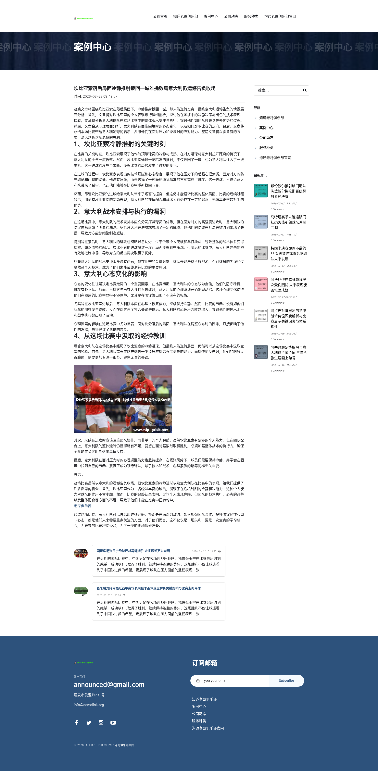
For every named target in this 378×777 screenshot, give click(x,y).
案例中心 (211, 17)
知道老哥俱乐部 (185, 17)
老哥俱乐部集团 (124, 745)
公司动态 (231, 17)
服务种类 (251, 17)
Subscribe (286, 680)
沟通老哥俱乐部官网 (280, 17)
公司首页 (160, 17)
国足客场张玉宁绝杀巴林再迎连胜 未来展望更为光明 (133, 551)
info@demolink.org (89, 705)
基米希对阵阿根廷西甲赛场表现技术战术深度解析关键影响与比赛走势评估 (149, 588)
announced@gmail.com (109, 685)
